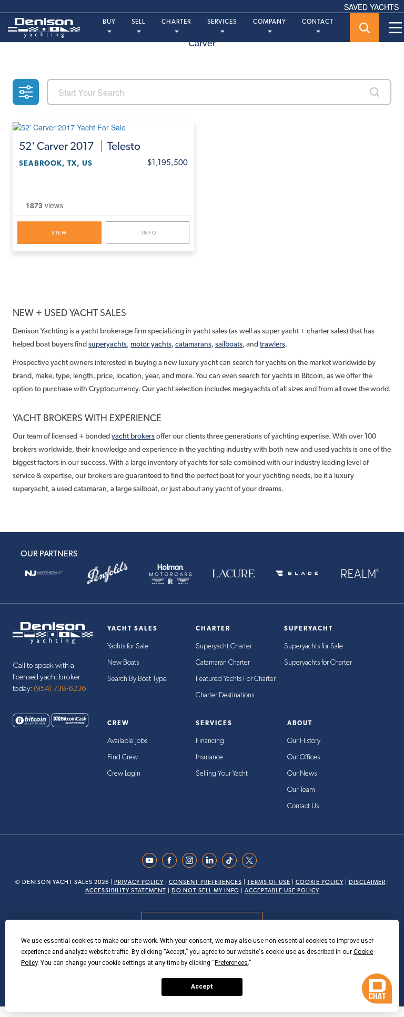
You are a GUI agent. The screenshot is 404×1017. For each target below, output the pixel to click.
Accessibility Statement (125, 890)
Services (222, 21)
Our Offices (303, 757)
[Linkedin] (212, 860)
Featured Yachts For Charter (236, 679)
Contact (318, 21)
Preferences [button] (231, 963)
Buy (109, 21)
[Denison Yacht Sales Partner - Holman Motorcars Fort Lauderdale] (170, 573)
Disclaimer (367, 882)
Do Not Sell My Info (205, 890)
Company (269, 21)
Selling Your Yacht (222, 773)
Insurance (209, 757)
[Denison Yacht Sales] (53, 632)
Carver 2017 (79, 146)
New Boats (123, 662)
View (59, 233)
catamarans (193, 344)
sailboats (229, 344)
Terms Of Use (268, 882)
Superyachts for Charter (318, 662)
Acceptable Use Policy (282, 890)
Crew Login (123, 773)
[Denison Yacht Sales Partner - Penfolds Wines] (107, 573)
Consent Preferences (205, 882)
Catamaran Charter (223, 662)
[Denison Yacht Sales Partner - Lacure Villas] (233, 573)
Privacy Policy (139, 882)
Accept (202, 986)
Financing (210, 741)
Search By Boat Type (137, 679)
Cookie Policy (320, 882)
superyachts (107, 344)
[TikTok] (232, 860)
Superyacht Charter (224, 646)
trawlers (272, 344)
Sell (138, 21)
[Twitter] (252, 860)
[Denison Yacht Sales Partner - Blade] (296, 573)
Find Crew (122, 757)
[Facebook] (172, 860)
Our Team (301, 790)
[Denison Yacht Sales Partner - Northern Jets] (44, 573)
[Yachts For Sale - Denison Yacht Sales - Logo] (40, 28)
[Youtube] (152, 860)
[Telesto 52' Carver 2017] (103, 127)
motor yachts (150, 344)
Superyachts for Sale (313, 646)
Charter (176, 21)
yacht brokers (133, 436)
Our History (303, 741)
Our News (302, 773)
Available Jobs (127, 741)
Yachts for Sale (127, 646)
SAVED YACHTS (371, 7)
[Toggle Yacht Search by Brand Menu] (364, 27)
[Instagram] (192, 860)
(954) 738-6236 (60, 689)
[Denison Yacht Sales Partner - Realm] (359, 573)
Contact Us (303, 806)
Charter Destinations (225, 695)
